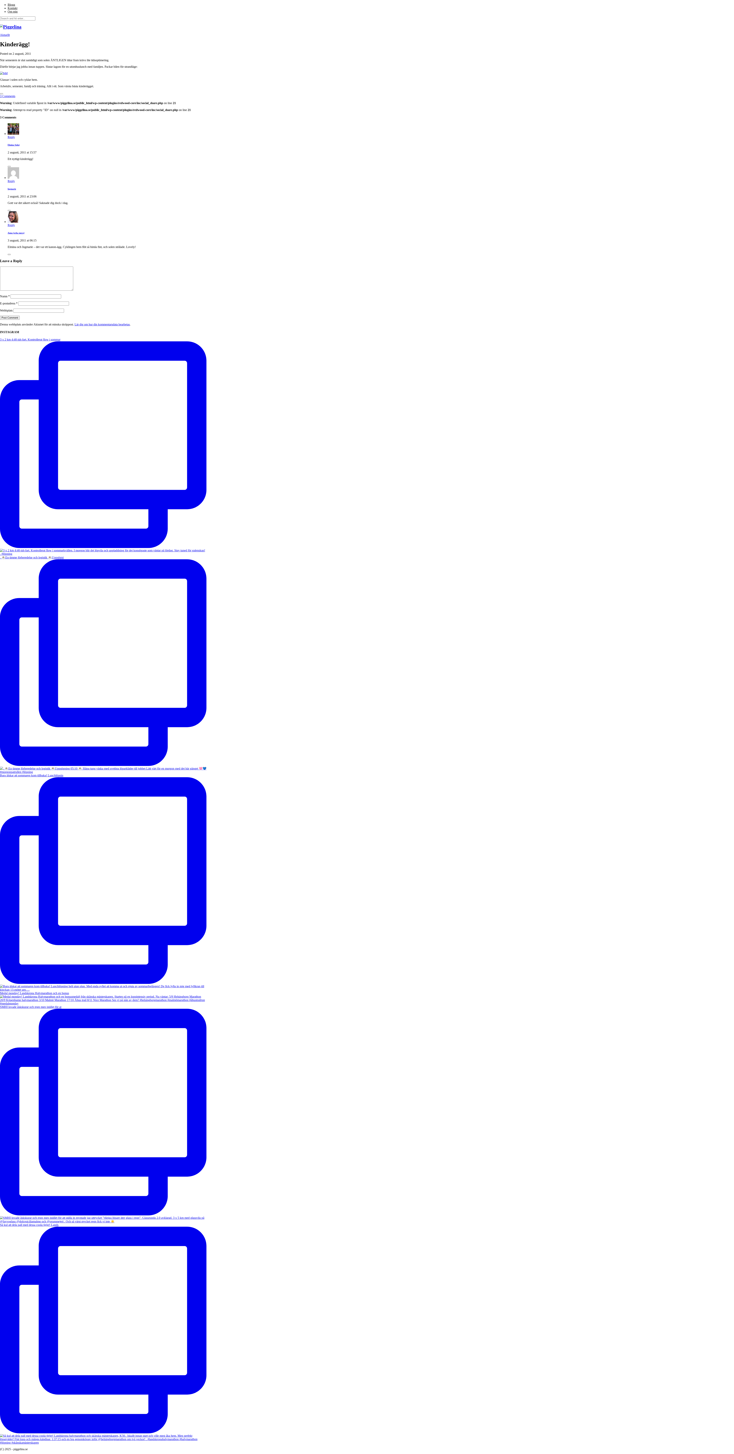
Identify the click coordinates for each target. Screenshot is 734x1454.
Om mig (13, 11)
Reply (11, 137)
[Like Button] (1, 93)
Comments (7, 96)
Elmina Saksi (13, 145)
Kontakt (12, 8)
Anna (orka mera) (16, 233)
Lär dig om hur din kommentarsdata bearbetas (102, 324)
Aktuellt (5, 35)
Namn (5, 296)
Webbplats (6, 310)
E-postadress (9, 303)
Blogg (11, 4)
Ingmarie (12, 189)
